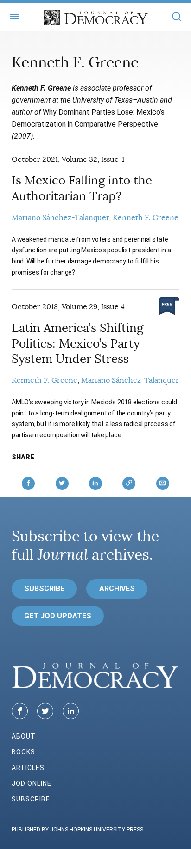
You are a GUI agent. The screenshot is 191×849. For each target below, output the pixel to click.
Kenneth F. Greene (145, 217)
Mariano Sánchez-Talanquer (60, 217)
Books (23, 752)
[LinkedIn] (71, 711)
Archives (117, 588)
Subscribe (44, 588)
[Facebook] (20, 711)
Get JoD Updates (57, 615)
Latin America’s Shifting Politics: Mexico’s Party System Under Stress (77, 343)
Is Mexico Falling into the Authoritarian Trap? (82, 188)
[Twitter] (45, 711)
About (24, 736)
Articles (28, 767)
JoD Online (31, 783)
